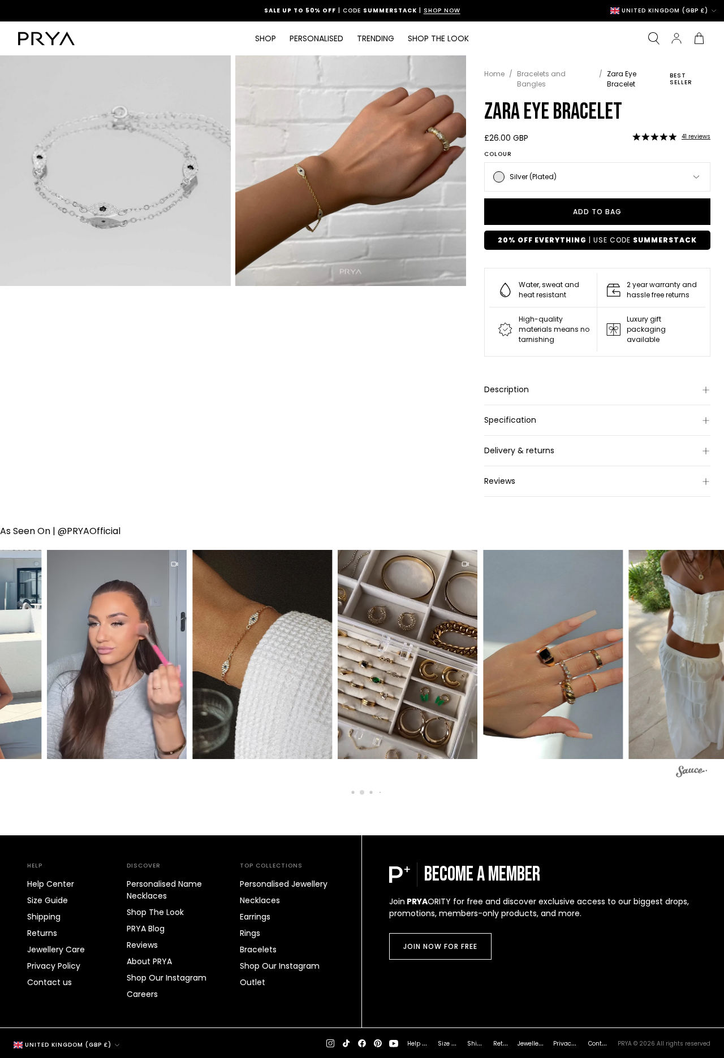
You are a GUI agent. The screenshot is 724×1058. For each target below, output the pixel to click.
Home (494, 74)
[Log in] (676, 38)
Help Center (50, 884)
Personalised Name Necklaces (164, 889)
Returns (42, 933)
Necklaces (260, 900)
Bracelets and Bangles (541, 79)
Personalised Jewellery (283, 884)
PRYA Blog (146, 928)
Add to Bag (597, 211)
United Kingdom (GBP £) (665, 10)
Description (506, 389)
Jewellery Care (56, 949)
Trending (375, 38)
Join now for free (440, 946)
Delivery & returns (519, 450)
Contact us (49, 982)
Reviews (499, 481)
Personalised (316, 38)
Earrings (255, 916)
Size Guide (47, 900)
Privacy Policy (53, 966)
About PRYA (149, 961)
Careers (142, 994)
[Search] (654, 38)
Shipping (44, 916)
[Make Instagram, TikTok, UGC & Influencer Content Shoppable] (691, 773)
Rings (250, 933)
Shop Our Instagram (166, 977)
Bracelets (258, 949)
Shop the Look (438, 38)
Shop (265, 38)
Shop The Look (155, 912)
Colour (498, 154)
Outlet (252, 982)
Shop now (411, 10)
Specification (510, 420)
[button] (654, 136)
